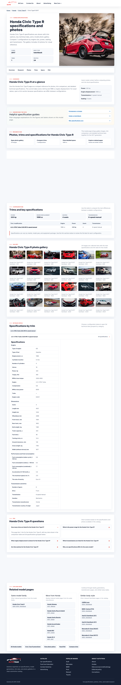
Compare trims (73, 646)
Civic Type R (22, 10)
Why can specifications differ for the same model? (78, 547)
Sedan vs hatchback (89, 116)
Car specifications (46, 661)
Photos (29, 70)
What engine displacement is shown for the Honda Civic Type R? (30, 540)
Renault (68, 672)
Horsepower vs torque (89, 111)
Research (21, 70)
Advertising (44, 669)
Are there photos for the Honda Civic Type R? (24, 547)
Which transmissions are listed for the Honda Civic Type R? (81, 540)
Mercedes (69, 664)
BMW (67, 667)
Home (8, 10)
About (94, 661)
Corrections (96, 672)
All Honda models (16, 646)
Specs (43, 70)
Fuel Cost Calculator (46, 664)
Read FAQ (62, 646)
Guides (94, 664)
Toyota (68, 674)
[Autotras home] (14, 661)
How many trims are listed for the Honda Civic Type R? (27, 527)
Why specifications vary (89, 120)
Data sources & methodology (101, 667)
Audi (67, 661)
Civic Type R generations (32, 646)
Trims (36, 70)
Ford (67, 669)
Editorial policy (97, 669)
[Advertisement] (60, 177)
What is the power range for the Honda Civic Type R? (79, 527)
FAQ (49, 70)
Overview (12, 70)
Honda (14, 10)
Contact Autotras (45, 667)
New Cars (57, 3)
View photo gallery (50, 646)
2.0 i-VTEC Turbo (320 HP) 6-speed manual (23, 227)
